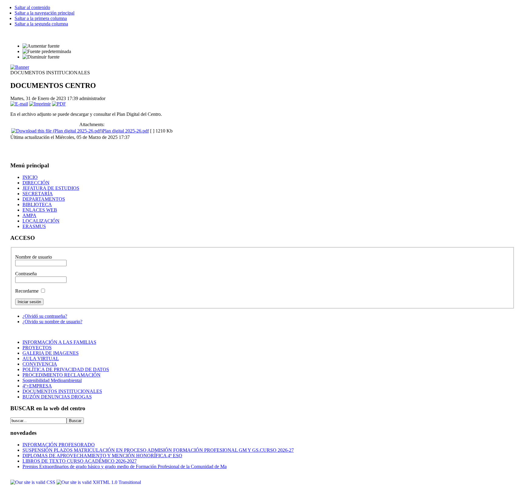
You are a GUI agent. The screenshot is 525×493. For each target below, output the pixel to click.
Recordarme (27, 290)
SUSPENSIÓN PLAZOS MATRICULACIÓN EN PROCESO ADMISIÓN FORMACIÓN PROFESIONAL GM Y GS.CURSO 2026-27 (158, 450)
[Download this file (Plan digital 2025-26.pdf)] (56, 130)
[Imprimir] (40, 103)
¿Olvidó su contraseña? (44, 316)
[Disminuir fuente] (41, 57)
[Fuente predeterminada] (46, 51)
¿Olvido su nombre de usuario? (52, 321)
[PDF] (59, 103)
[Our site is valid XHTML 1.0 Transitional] (99, 482)
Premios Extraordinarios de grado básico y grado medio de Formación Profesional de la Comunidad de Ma (124, 466)
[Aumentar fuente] (41, 46)
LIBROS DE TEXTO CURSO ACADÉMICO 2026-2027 (79, 461)
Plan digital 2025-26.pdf (125, 130)
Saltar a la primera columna (41, 18)
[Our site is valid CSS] (33, 482)
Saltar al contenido (32, 7)
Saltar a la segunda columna (41, 23)
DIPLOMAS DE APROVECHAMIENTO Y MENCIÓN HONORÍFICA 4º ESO (102, 455)
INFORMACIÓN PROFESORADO (58, 444)
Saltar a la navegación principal (44, 12)
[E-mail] (19, 103)
